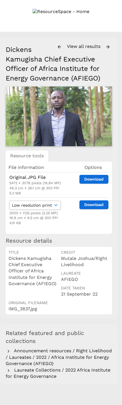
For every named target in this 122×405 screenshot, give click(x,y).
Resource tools (27, 155)
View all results (84, 46)
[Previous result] (59, 47)
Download (94, 179)
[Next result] (108, 47)
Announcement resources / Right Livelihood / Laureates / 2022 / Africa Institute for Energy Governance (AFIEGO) (59, 357)
